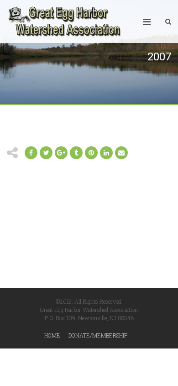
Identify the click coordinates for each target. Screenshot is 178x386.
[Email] (106, 152)
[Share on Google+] (61, 152)
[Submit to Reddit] (91, 152)
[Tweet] (46, 152)
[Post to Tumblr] (76, 152)
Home (52, 335)
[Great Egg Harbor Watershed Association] (64, 21)
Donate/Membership (97, 335)
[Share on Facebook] (31, 152)
